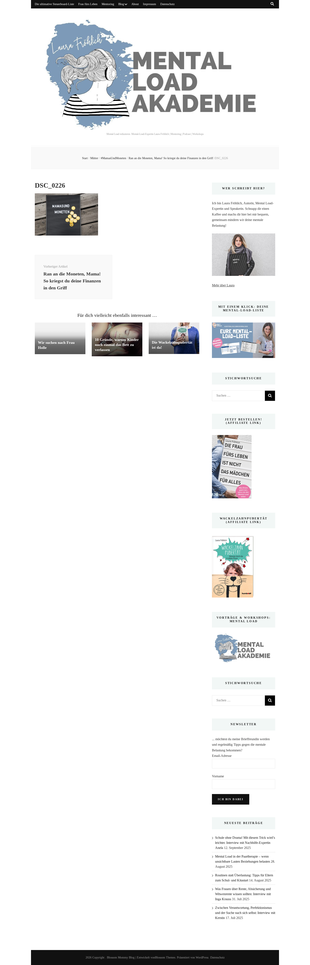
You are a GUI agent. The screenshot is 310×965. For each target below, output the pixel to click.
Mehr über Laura (223, 285)
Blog (121, 4)
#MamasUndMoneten (113, 158)
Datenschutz (167, 4)
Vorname (218, 776)
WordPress (202, 957)
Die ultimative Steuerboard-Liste (54, 4)
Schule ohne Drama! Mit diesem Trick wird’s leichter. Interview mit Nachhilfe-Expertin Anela (245, 843)
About (135, 4)
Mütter (94, 158)
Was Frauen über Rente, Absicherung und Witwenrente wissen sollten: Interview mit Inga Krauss (243, 894)
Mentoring (108, 4)
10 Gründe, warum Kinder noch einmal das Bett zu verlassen (117, 344)
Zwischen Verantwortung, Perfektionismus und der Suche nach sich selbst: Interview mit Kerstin (245, 913)
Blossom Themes (165, 957)
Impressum (149, 4)
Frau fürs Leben (87, 4)
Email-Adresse (222, 756)
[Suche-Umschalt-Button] (272, 4)
